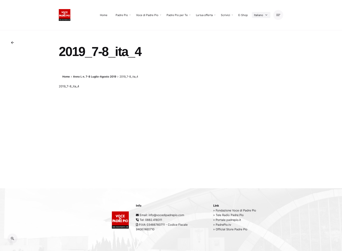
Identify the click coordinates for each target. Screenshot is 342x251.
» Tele (217, 215)
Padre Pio (237, 215)
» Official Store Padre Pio (230, 229)
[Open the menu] (278, 15)
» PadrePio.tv (222, 224)
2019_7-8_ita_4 (69, 86)
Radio (226, 215)
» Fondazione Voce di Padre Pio (234, 210)
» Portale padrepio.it (227, 220)
